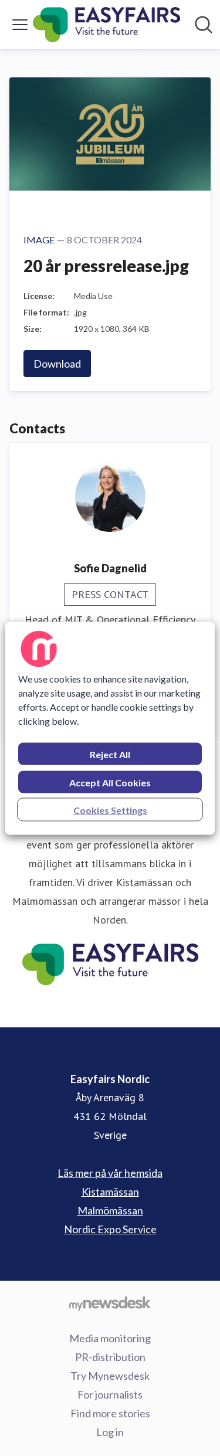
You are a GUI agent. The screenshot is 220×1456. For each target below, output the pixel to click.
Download (57, 363)
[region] (109, 728)
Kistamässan (110, 1191)
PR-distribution (110, 1356)
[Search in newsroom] (203, 24)
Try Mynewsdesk (110, 1375)
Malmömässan (110, 1210)
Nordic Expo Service (110, 1229)
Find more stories (110, 1413)
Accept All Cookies (110, 782)
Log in (110, 1432)
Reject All (110, 753)
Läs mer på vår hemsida (110, 1172)
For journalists (110, 1394)
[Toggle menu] (20, 25)
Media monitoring (110, 1338)
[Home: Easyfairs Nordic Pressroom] (106, 24)
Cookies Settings (110, 809)
